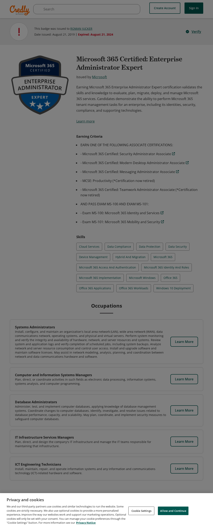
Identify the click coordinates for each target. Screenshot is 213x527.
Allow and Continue (173, 510)
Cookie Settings (141, 510)
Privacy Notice (86, 523)
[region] (106, 510)
